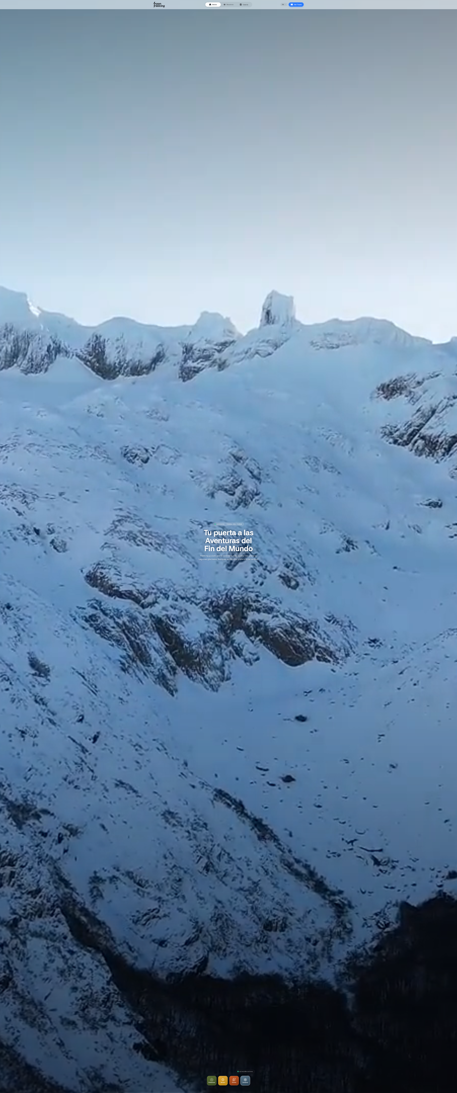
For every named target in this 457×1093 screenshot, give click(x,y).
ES (283, 4)
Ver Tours (298, 4)
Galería (245, 5)
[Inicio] (159, 4)
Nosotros (230, 4)
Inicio (214, 4)
